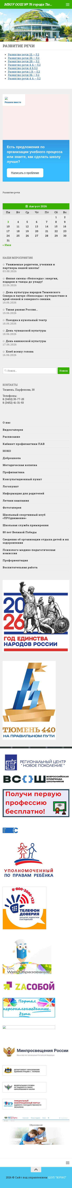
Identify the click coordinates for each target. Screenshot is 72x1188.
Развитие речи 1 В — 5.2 (24, 71)
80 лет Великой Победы (20, 532)
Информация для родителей (23, 493)
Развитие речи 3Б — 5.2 (23, 75)
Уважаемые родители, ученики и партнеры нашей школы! (29, 266)
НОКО (7, 451)
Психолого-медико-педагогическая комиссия (29, 551)
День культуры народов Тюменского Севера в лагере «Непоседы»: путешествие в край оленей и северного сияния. (35, 295)
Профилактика (13, 472)
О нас (6, 422)
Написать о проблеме (25, 172)
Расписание (11, 436)
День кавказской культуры (26, 341)
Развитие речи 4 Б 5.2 (23, 68)
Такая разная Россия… (22, 309)
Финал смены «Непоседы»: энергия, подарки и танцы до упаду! (30, 280)
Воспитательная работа (20, 567)
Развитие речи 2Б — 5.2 (23, 58)
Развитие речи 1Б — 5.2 (23, 54)
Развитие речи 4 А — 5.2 (24, 64)
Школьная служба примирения (26, 525)
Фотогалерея (12, 507)
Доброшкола (12, 458)
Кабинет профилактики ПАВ (24, 444)
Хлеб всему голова (19, 351)
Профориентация (15, 560)
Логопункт (11, 486)
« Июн (7, 245)
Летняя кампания (16, 500)
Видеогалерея (13, 429)
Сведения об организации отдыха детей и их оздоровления (36, 541)
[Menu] (67, 4)
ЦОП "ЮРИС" (57, 1177)
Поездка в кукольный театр (26, 320)
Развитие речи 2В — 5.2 (23, 61)
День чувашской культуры (26, 330)
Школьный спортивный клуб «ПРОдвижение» (24, 516)
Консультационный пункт (22, 479)
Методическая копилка (20, 465)
